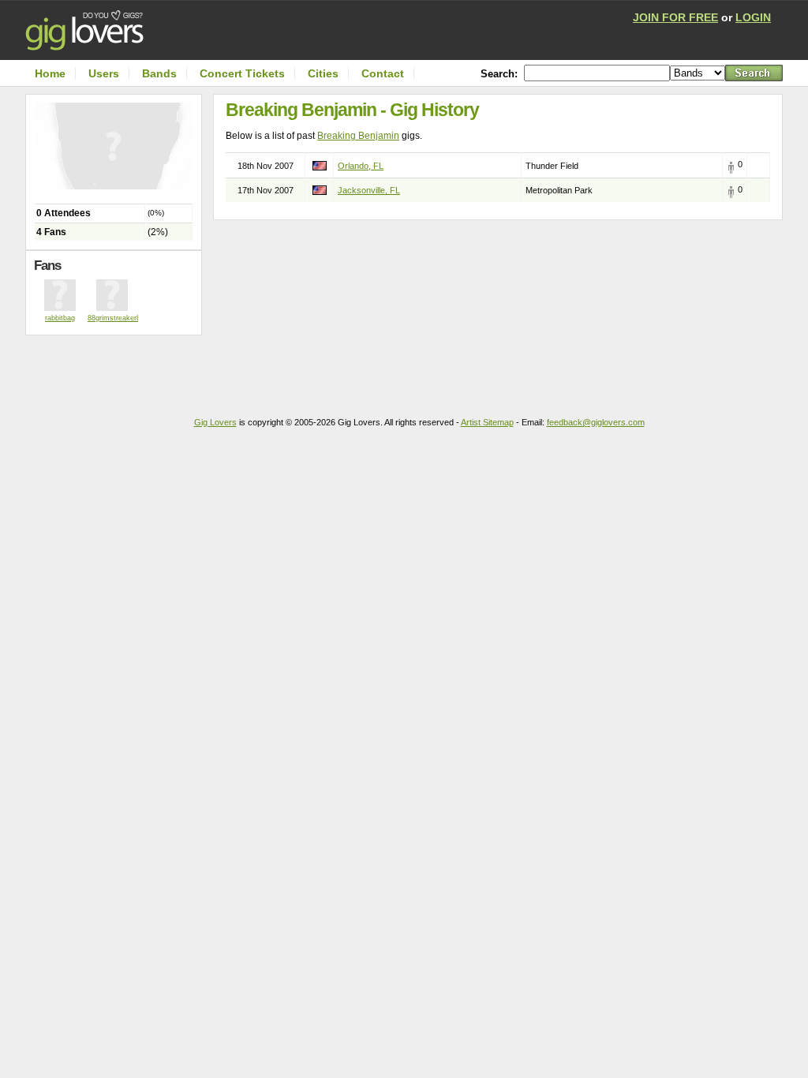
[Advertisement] (117, 367)
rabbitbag (60, 318)
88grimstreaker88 (116, 318)
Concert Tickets (242, 73)
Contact (382, 73)
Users (103, 73)
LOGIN (753, 17)
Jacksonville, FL (369, 190)
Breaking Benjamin (358, 135)
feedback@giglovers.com (596, 422)
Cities (323, 73)
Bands (159, 73)
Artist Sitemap (487, 422)
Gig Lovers (215, 422)
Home (50, 73)
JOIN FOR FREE (675, 17)
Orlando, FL (360, 165)
